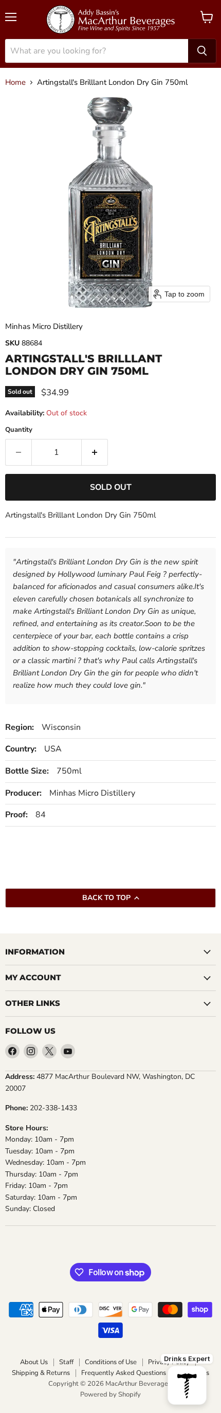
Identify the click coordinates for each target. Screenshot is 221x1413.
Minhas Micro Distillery (44, 326)
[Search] (202, 51)
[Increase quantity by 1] (95, 452)
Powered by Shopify (110, 1394)
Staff (66, 1362)
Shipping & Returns (41, 1373)
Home (15, 82)
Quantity (18, 430)
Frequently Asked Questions (123, 1373)
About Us (34, 1362)
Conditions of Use (111, 1362)
